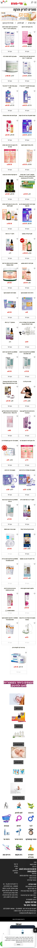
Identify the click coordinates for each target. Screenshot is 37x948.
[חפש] (32, 2)
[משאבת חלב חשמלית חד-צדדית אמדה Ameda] (27, 635)
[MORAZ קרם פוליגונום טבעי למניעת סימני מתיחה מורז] (27, 369)
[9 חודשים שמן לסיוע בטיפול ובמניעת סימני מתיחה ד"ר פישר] (27, 74)
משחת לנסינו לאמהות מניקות (10, 293)
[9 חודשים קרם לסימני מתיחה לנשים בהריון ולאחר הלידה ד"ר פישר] (10, 44)
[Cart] (2, 2)
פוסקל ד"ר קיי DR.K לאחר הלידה (27, 500)
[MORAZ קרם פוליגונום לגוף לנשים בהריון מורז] (10, 369)
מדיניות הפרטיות (19, 942)
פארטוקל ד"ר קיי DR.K (10, 322)
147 (13, 76)
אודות (35, 862)
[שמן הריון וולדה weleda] (27, 251)
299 (10, 608)
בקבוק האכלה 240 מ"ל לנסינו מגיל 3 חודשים (27, 86)
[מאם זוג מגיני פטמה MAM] (10, 546)
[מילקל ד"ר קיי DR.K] (10, 251)
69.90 (7, 135)
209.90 (10, 164)
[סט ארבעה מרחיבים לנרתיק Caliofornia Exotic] (10, 606)
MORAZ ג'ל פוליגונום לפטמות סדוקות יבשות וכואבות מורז (10, 618)
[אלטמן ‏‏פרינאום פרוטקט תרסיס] (27, 606)
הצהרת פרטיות (32, 878)
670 (27, 637)
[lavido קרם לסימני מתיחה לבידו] (10, 72)
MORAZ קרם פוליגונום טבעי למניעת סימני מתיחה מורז (27, 352)
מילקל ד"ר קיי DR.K (10, 234)
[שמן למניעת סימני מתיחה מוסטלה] (10, 133)
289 (8, 489)
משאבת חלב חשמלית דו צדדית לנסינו (27, 470)
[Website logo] (18, 3)
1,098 (29, 490)
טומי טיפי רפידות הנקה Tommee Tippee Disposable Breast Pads (10, 382)
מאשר (18, 944)
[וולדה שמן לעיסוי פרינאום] (27, 44)
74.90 (25, 46)
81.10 (21, 667)
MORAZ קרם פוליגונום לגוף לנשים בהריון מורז (10, 352)
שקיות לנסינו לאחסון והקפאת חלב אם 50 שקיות (27, 205)
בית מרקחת (18, 726)
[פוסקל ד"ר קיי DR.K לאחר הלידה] (27, 517)
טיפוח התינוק (18, 762)
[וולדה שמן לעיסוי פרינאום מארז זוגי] (27, 458)
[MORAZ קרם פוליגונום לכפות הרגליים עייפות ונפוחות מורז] (10, 576)
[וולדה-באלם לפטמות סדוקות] (27, 162)
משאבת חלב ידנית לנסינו (10, 470)
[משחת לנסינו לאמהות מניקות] (10, 310)
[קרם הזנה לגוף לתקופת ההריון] (18, 664)
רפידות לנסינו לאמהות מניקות (27, 293)
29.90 (26, 578)
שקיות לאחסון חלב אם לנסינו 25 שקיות (27, 115)
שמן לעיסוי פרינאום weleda (27, 263)
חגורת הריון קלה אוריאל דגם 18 (27, 529)
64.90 (12, 46)
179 (27, 430)
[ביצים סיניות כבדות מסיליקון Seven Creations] (27, 428)
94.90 (30, 76)
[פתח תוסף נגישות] (35, 930)
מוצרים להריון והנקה (24, 9)
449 (26, 548)
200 (29, 401)
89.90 (30, 46)
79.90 (30, 164)
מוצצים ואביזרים (19, 744)
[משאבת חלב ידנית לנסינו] (10, 487)
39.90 (26, 194)
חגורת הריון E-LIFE (27, 381)
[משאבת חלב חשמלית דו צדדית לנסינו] (27, 485)
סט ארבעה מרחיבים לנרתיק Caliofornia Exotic (10, 589)
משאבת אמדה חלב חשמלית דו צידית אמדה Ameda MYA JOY (27, 323)
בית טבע (34, 866)
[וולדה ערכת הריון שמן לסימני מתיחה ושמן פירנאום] (10, 220)
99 (8, 460)
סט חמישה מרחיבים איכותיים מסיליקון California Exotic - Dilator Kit (10, 412)
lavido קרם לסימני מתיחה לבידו (10, 56)
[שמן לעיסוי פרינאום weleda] (27, 280)
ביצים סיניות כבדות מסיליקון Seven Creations (27, 412)
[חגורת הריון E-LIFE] (27, 399)
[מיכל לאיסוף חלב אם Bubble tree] (27, 576)
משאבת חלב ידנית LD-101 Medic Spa (10, 440)
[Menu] (35, 2)
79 (10, 253)
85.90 (30, 224)
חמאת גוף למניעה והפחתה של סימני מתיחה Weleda (10, 264)
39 (10, 578)
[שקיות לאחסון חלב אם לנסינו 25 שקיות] (27, 133)
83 (30, 283)
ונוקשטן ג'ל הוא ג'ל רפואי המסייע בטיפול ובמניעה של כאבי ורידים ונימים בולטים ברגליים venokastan (27, 176)
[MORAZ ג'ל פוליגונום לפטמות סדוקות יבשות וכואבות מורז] (10, 635)
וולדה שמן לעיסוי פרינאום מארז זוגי (27, 440)
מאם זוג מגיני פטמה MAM (9, 529)
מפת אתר (34, 873)
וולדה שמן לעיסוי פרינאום (27, 27)
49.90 (7, 46)
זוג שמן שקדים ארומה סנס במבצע (10, 174)
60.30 (30, 135)
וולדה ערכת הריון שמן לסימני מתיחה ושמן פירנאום (9, 205)
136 (30, 253)
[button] (27, 51)
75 (27, 519)
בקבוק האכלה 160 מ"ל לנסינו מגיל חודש (10, 86)
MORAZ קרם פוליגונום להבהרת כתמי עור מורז (10, 500)
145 (12, 460)
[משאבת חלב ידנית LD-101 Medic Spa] (10, 458)
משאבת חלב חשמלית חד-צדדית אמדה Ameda (27, 618)
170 (26, 401)
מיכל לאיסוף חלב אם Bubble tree (27, 559)
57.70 (30, 105)
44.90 (25, 105)
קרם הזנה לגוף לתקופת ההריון (18, 647)
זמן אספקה (15, 870)
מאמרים (16, 866)
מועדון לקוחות (33, 864)
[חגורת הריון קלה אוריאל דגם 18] (27, 546)
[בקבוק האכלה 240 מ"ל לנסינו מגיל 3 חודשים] (27, 103)
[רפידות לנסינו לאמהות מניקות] (27, 310)
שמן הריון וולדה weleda (27, 234)
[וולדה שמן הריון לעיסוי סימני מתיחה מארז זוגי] (10, 162)
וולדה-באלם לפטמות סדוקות (27, 145)
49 (27, 312)
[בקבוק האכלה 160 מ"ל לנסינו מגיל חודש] (10, 103)
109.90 (8, 76)
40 (30, 578)
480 (10, 430)
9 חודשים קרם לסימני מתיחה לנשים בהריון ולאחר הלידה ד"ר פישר (9, 27)
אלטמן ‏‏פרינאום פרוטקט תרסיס (27, 588)
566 (29, 549)
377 (12, 490)
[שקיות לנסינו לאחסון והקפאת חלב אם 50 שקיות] (27, 221)
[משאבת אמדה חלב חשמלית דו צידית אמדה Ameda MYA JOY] (27, 335)
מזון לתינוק (18, 780)
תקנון (16, 868)
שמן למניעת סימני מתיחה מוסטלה (10, 115)
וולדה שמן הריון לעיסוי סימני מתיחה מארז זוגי (9, 146)
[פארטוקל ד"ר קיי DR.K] (10, 340)
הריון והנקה (18, 708)
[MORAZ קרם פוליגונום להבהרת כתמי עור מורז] (10, 517)
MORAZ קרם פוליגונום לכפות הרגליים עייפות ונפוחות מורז (10, 559)
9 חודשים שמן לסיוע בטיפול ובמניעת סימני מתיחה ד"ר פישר (27, 57)
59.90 (25, 164)
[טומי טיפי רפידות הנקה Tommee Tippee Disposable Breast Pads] (10, 399)
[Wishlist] (5, 2)
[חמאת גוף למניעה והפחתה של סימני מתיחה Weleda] (10, 280)
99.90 (12, 135)
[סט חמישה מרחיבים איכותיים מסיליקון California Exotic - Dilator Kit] (10, 428)
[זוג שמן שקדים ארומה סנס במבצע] (10, 192)
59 (30, 194)
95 (10, 342)
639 (27, 342)
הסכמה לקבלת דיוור (31, 880)
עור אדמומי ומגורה (18, 798)
